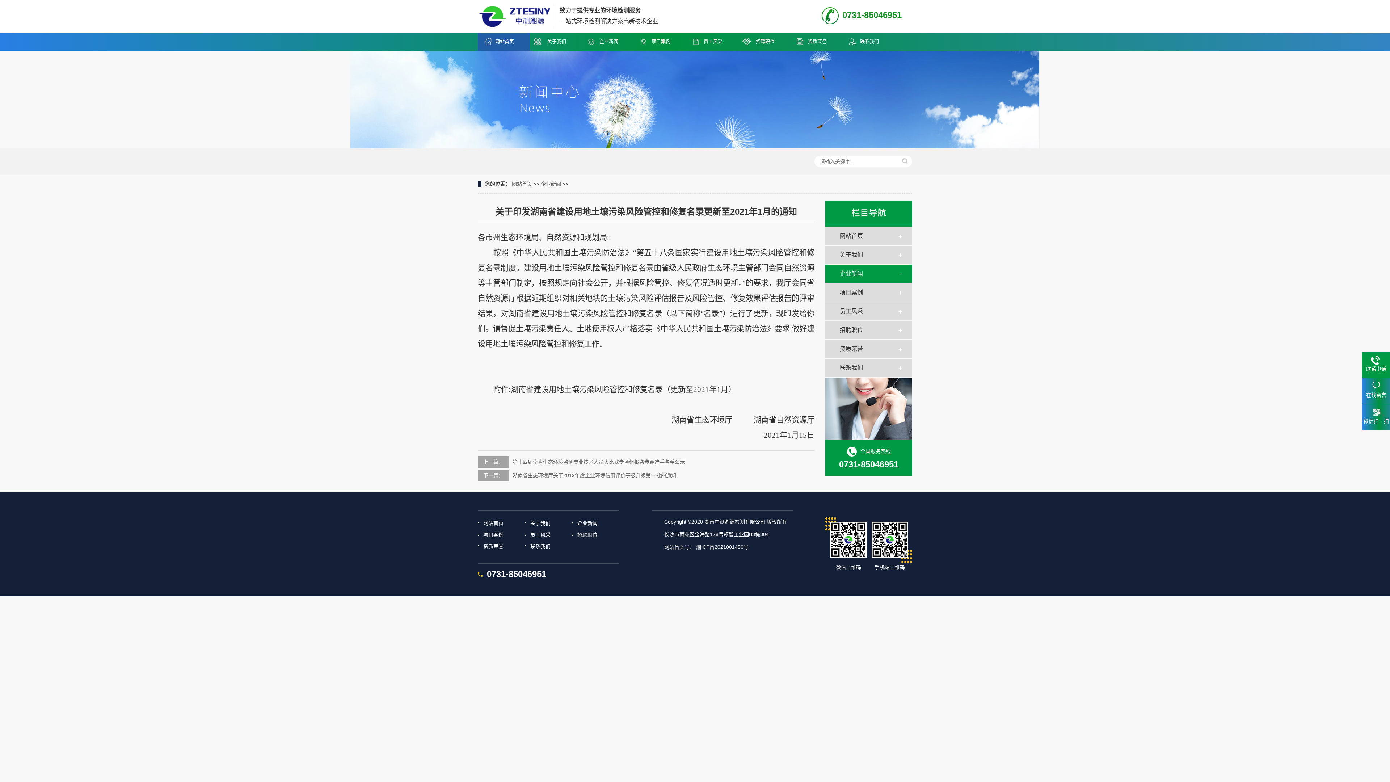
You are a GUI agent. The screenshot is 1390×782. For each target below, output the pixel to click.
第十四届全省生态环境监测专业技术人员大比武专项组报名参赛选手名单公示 (599, 462)
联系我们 (869, 41)
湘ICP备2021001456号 (722, 547)
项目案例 (661, 41)
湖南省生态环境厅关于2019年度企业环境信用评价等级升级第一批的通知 (594, 475)
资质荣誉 (817, 41)
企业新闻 (608, 41)
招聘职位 (765, 41)
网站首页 (504, 41)
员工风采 (713, 41)
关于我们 (556, 41)
